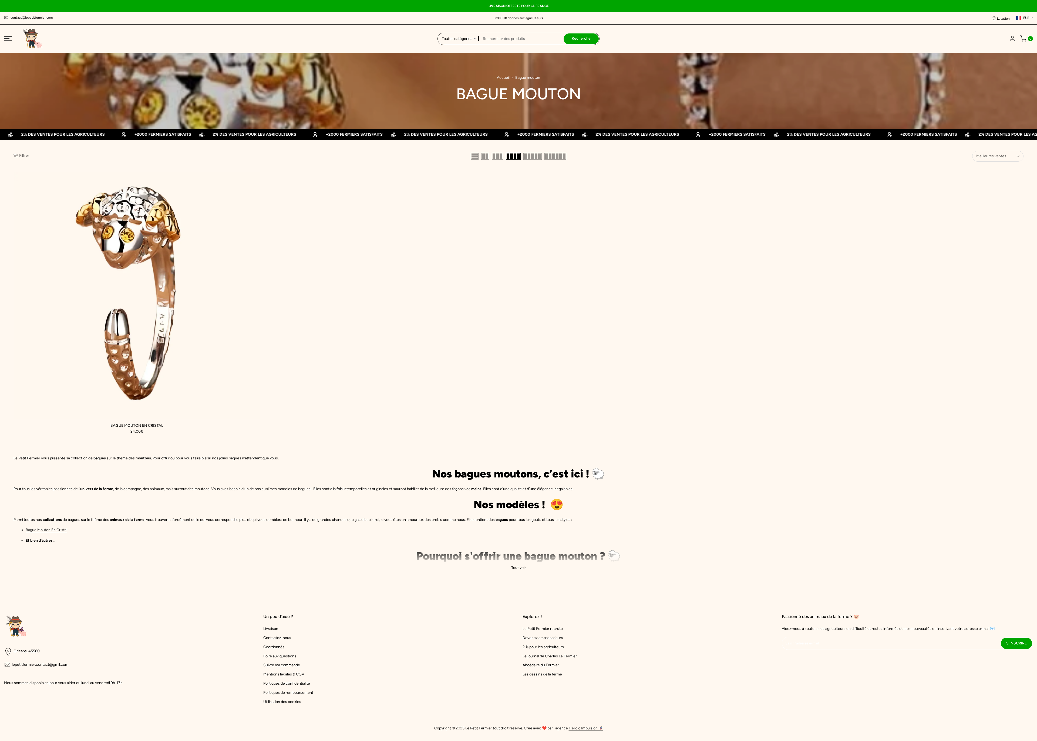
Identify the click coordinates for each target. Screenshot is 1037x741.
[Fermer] (637, 312)
